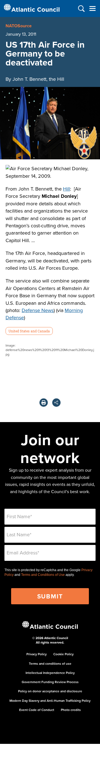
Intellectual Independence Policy (50, 672)
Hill (66, 188)
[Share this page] (56, 402)
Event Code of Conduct (36, 709)
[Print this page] (43, 402)
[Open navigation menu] (92, 8)
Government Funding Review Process (50, 682)
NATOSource (19, 26)
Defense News (38, 310)
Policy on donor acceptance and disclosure (50, 691)
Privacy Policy (36, 654)
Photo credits (71, 709)
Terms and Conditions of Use (43, 575)
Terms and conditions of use (50, 663)
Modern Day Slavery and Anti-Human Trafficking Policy (50, 700)
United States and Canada (29, 331)
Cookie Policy (63, 654)
